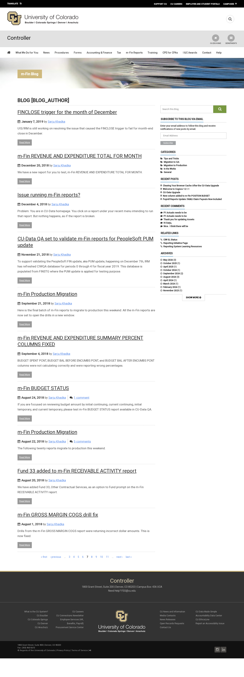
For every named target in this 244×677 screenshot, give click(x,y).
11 (107, 556)
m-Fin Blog (29, 74)
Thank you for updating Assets (179, 219)
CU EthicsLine (202, 619)
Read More (24, 142)
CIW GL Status (170, 239)
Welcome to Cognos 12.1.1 (176, 189)
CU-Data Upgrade (171, 192)
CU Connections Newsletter (70, 615)
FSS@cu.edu (128, 590)
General (167, 172)
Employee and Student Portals (203, 4)
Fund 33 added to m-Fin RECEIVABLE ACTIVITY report (77, 471)
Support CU (160, 4)
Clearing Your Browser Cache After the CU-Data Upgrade (191, 185)
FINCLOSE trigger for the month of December (67, 112)
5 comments (82, 441)
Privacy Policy (63, 650)
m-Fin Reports (134, 52)
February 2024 (170, 287)
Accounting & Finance (99, 52)
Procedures (62, 52)
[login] (90, 650)
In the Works (170, 169)
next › (119, 556)
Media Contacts (168, 615)
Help (218, 52)
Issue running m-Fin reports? (49, 195)
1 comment (81, 397)
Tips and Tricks (171, 158)
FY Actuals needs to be (175, 212)
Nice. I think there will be (176, 226)
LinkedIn (223, 649)
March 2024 (169, 283)
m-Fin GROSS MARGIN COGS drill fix (58, 515)
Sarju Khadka (56, 121)
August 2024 (169, 277)
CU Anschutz (41, 627)
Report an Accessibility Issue (210, 623)
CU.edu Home (215, 43)
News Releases (167, 619)
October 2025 (170, 263)
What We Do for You (27, 52)
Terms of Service (79, 650)
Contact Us (165, 627)
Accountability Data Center (209, 615)
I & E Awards (190, 52)
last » (129, 556)
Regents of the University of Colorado (37, 650)
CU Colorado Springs (38, 619)
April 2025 (168, 266)
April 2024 (168, 280)
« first (44, 556)
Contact (206, 52)
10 (101, 556)
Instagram (217, 649)
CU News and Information (172, 611)
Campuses (228, 4)
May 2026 (168, 260)
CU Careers (176, 4)
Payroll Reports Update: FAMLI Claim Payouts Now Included (192, 199)
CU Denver (43, 623)
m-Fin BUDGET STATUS (43, 388)
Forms (78, 52)
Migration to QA (171, 162)
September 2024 (171, 273)
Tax (119, 52)
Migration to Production (175, 165)
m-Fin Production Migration (47, 294)
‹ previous (55, 556)
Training (153, 52)
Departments (231, 43)
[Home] (43, 24)
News (46, 52)
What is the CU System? (36, 611)
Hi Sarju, (168, 223)
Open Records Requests (172, 623)
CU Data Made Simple (206, 611)
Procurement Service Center (70, 627)
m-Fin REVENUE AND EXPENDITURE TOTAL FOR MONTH (80, 156)
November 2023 (171, 290)
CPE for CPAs (170, 52)
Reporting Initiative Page (175, 243)
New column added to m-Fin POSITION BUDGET (186, 196)
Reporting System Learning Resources (182, 246)
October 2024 (170, 270)
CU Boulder (42, 615)
